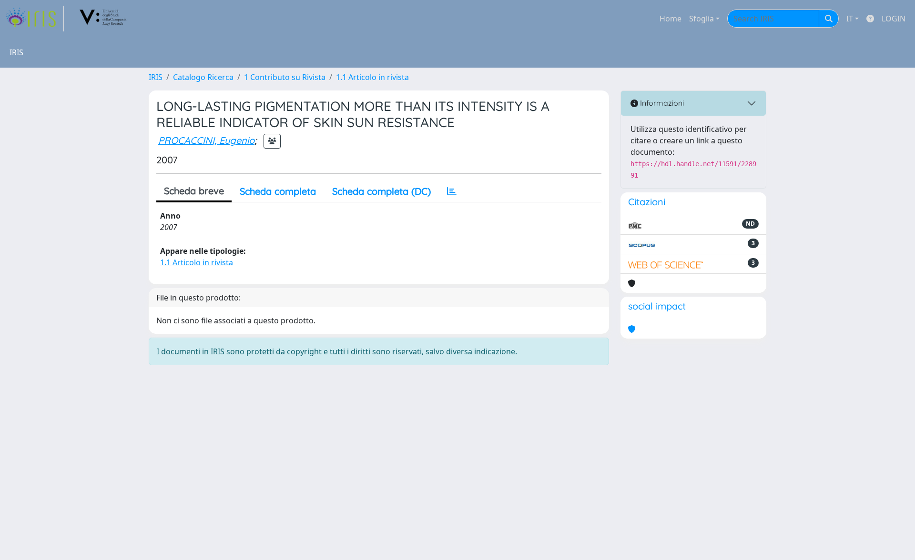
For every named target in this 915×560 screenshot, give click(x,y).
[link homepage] (35, 18)
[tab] (452, 191)
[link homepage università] (103, 18)
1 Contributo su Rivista (284, 77)
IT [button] (849, 18)
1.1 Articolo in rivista (372, 77)
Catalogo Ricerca (203, 77)
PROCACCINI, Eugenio (206, 140)
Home (670, 18)
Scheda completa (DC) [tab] (381, 191)
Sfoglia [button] (701, 18)
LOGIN (893, 18)
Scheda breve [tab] (194, 191)
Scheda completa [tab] (278, 191)
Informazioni (661, 103)
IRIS (156, 77)
